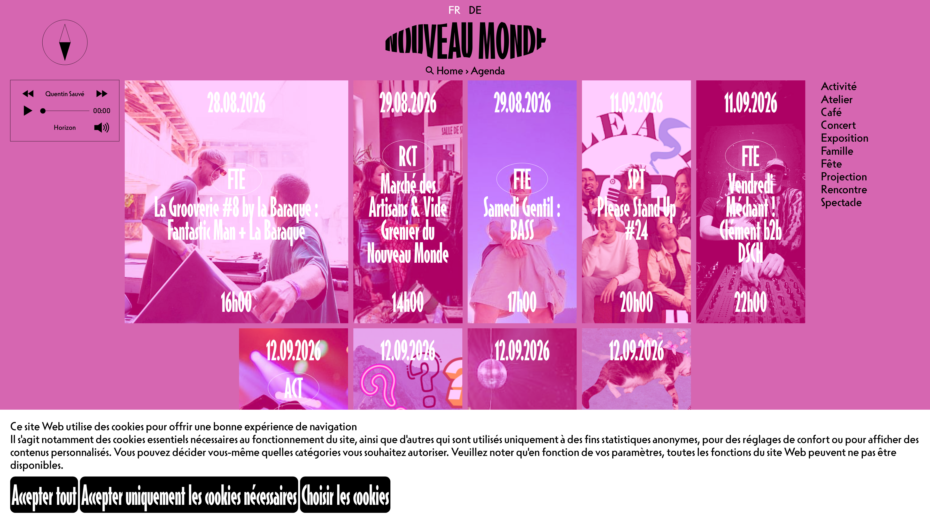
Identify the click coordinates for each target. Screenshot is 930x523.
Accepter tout (44, 494)
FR (454, 10)
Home (449, 70)
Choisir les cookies (345, 494)
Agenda (488, 70)
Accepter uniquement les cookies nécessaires (189, 494)
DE (475, 10)
